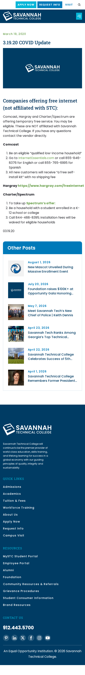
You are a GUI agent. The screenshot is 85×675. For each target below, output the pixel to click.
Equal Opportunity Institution (30, 651)
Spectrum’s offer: (40, 203)
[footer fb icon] (31, 638)
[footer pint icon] (6, 638)
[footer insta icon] (39, 638)
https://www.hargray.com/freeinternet (51, 185)
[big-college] (16, 349)
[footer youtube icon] (47, 637)
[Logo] (16, 284)
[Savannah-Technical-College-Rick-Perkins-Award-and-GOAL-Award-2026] (16, 327)
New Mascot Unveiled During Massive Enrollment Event (50, 269)
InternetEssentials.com (36, 158)
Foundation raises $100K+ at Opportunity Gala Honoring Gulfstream (50, 291)
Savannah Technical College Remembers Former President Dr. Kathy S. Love (51, 378)
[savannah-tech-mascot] (16, 262)
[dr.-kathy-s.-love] (16, 371)
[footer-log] (27, 425)
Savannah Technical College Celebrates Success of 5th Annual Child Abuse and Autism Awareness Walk (53, 356)
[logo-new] (22, 13)
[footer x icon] (23, 638)
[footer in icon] (14, 638)
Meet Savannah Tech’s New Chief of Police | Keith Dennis (50, 313)
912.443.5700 (18, 627)
